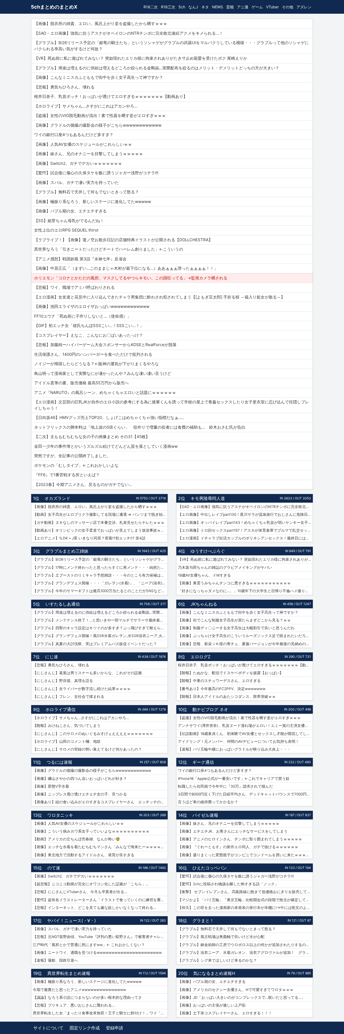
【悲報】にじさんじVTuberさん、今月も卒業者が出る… (80, 892)
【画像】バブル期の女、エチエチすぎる (212, 981)
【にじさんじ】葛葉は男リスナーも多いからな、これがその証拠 (87, 673)
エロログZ (200, 656)
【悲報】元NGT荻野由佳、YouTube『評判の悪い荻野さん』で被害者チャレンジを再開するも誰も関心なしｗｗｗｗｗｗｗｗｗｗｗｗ (100, 936)
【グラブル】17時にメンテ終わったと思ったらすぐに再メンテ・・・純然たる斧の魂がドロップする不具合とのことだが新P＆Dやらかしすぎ (100, 567)
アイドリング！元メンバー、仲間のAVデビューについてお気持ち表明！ (238, 741)
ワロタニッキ (60, 815)
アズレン (303, 7)
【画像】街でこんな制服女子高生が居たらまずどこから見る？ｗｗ (234, 620)
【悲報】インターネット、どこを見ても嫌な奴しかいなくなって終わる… (94, 907)
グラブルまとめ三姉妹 (66, 551)
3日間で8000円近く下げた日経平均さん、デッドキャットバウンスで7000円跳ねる (245, 794)
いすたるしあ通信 (62, 604)
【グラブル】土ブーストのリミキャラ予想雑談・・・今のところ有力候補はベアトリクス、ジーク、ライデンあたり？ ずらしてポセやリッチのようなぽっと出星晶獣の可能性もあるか (100, 575)
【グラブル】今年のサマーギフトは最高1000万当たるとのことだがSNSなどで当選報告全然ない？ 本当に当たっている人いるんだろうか (100, 591)
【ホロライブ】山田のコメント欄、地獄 (67, 741)
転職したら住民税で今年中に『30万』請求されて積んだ (225, 786)
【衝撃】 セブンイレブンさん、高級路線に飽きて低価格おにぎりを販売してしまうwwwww (245, 892)
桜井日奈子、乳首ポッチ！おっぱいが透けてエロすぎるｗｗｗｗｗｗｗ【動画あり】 (245, 665)
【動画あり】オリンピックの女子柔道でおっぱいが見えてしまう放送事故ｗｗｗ (100, 530)
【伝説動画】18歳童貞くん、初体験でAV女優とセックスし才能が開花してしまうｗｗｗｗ (245, 733)
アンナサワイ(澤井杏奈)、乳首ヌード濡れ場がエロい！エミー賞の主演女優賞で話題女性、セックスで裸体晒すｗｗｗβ (245, 725)
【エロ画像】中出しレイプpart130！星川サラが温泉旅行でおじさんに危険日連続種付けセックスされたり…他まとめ (245, 514)
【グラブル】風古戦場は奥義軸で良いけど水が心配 (221, 936)
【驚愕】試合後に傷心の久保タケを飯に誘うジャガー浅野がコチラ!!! (236, 876)
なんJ (193, 7)
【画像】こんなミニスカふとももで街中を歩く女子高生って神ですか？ (238, 612)
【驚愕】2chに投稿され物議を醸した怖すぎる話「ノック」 (228, 884)
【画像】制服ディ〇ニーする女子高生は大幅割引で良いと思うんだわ (236, 628)
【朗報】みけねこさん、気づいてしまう (67, 725)
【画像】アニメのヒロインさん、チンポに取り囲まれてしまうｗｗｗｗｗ (240, 839)
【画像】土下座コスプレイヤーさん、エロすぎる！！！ (225, 1013)
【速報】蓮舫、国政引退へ (55, 960)
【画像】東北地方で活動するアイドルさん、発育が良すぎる (83, 855)
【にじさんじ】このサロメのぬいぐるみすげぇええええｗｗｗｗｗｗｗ (93, 733)
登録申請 (114, 1028)
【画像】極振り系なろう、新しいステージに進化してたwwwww (87, 981)
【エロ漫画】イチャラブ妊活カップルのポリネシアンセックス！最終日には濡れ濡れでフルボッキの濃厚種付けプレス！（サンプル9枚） (245, 538)
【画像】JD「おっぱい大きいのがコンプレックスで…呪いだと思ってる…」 (241, 997)
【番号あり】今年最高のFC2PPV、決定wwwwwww (222, 689)
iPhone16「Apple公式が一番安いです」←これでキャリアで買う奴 (233, 778)
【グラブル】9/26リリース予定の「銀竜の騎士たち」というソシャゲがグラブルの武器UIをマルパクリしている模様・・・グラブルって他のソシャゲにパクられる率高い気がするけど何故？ (100, 559)
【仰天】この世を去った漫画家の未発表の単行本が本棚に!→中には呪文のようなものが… (245, 907)
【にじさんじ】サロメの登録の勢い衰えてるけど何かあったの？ (87, 749)
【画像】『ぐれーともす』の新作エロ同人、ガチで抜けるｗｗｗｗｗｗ (238, 847)
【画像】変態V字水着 (51, 786)
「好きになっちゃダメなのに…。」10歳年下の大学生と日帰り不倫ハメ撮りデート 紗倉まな (245, 591)
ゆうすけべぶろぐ (208, 551)
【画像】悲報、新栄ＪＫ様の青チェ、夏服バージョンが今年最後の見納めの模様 (245, 644)
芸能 (230, 7)
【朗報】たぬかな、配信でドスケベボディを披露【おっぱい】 (230, 673)
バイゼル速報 (205, 815)
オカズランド (57, 498)
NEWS (217, 7)
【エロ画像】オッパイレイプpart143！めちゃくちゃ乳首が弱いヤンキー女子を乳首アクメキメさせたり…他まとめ (245, 522)
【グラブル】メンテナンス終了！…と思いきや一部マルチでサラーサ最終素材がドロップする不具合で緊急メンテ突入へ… (100, 620)
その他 (287, 7)
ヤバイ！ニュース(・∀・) (71, 920)
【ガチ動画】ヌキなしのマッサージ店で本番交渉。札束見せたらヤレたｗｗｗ (98, 522)
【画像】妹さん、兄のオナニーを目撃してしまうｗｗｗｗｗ (229, 823)
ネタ (205, 7)
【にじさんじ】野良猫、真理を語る (63, 680)
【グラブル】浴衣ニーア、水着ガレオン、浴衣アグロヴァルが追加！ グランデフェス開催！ (245, 952)
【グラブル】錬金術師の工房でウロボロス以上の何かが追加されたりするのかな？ (245, 945)
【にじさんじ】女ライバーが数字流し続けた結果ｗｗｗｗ (82, 689)
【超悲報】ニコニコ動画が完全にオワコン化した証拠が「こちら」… (91, 884)
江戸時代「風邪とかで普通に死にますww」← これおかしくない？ (89, 945)
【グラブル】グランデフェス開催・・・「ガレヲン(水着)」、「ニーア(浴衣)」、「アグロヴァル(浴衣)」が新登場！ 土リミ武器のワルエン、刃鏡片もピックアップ (100, 583)
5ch (181, 7)
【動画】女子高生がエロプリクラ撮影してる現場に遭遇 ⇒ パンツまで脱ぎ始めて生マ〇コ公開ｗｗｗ (100, 514)
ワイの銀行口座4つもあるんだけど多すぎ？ (215, 770)
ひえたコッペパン (209, 867)
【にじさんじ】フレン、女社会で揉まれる (68, 696)
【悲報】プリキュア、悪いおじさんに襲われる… (74, 1005)
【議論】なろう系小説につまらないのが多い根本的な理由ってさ (87, 997)
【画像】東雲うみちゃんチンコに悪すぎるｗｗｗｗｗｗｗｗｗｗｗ (234, 583)
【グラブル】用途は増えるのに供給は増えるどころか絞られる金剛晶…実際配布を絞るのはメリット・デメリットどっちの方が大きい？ (100, 612)
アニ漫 (242, 7)
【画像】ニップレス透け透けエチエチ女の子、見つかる (80, 794)
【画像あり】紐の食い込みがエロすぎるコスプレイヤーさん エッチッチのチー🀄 (100, 802)
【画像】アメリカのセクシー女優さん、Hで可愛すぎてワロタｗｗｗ (235, 989)
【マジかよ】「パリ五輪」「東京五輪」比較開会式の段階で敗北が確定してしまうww (245, 900)
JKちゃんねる (204, 604)
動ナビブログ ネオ (210, 709)
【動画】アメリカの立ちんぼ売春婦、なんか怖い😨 (76, 839)
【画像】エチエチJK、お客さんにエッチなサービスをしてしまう (233, 831)
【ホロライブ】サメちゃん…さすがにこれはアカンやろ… (81, 718)
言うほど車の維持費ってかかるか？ (208, 802)
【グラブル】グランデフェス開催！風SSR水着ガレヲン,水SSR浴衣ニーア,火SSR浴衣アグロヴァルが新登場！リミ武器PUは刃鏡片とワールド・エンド (100, 636)
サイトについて (48, 1028)
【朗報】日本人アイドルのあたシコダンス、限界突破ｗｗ (227, 696)
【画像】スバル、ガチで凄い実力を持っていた (72, 929)
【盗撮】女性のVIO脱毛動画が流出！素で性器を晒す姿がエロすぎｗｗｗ (239, 718)
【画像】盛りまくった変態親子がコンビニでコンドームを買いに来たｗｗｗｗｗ (245, 855)
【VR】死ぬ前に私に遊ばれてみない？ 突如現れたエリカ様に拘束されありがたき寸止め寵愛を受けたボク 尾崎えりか (245, 559)
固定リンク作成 (85, 1028)
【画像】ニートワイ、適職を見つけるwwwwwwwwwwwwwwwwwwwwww (97, 952)
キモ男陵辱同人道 (208, 498)
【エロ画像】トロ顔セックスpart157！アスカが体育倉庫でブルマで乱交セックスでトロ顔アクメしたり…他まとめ (245, 530)
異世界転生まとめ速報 (68, 973)
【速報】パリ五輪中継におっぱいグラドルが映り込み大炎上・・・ (234, 749)
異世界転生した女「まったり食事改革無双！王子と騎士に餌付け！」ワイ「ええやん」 (100, 1013)
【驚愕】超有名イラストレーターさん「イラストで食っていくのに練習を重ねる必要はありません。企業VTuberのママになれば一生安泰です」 (100, 900)
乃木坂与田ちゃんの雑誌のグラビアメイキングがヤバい (225, 567)
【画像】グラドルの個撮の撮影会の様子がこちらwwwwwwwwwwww (92, 770)
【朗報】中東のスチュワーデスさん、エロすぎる (219, 680)
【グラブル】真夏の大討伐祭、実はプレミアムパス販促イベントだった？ (95, 644)
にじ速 (51, 656)
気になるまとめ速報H (214, 973)
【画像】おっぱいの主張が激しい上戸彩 (212, 1005)
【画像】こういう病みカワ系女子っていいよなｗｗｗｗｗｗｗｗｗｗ (91, 831)
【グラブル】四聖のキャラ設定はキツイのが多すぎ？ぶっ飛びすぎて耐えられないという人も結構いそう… (100, 628)
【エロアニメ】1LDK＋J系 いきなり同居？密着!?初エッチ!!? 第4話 (89, 538)
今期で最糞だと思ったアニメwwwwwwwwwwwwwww (79, 989)
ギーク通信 (203, 762)
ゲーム (257, 7)
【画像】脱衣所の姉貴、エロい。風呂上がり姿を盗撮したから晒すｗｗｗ (95, 506)
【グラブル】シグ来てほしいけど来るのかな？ (217, 960)
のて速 (53, 867)
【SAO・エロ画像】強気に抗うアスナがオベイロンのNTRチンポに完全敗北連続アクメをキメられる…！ (245, 506)
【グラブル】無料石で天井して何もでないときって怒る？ (227, 929)
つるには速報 (59, 762)
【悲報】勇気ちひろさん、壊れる (61, 665)
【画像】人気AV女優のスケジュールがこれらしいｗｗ (78, 823)
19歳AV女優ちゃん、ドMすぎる (204, 575)
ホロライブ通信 (60, 709)
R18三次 (168, 7)
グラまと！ (203, 920)
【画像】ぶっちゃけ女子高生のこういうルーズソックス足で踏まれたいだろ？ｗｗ (245, 636)
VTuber (272, 7)
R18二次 (151, 7)
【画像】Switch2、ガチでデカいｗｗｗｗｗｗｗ (73, 876)
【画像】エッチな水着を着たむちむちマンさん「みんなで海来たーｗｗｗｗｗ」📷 (100, 847)
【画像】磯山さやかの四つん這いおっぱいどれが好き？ (80, 778)
